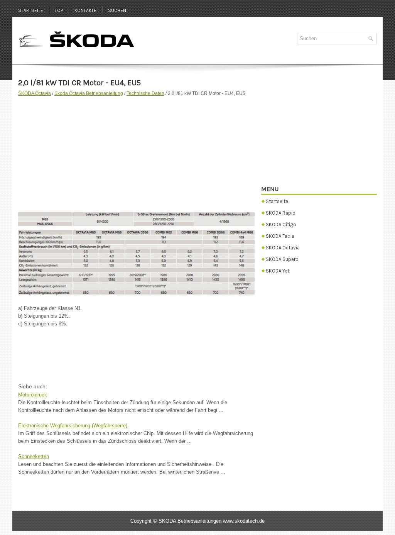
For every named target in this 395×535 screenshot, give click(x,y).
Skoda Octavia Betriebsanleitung (88, 93)
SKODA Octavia (283, 248)
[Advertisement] (136, 150)
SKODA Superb (282, 259)
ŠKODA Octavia (34, 93)
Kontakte (85, 10)
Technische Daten (145, 93)
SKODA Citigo (281, 224)
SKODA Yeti (278, 271)
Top (59, 10)
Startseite (30, 10)
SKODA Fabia (280, 236)
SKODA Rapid (280, 213)
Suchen (117, 10)
